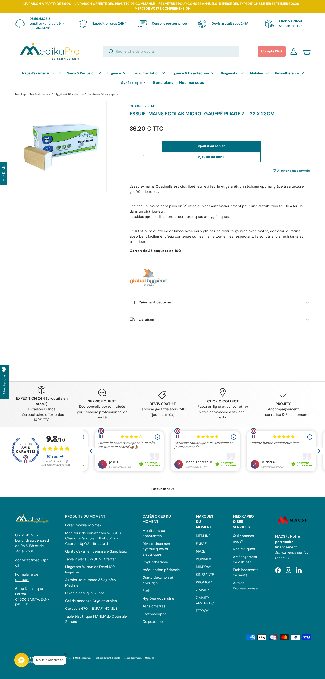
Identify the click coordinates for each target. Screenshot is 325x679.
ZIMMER (202, 590)
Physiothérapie (155, 562)
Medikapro (32, 657)
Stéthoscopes (154, 614)
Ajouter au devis (211, 157)
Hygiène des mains (158, 598)
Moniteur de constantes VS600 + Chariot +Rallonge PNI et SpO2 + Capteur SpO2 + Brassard (93, 538)
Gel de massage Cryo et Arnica (91, 601)
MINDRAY (203, 566)
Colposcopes (154, 621)
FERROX (202, 611)
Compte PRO (271, 51)
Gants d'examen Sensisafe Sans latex (96, 551)
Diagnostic (229, 73)
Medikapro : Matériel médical (33, 94)
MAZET (201, 551)
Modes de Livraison (133, 658)
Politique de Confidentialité (107, 658)
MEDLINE (203, 535)
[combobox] (171, 51)
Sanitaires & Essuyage (101, 94)
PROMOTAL (205, 582)
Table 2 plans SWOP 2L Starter (90, 559)
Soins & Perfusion (81, 73)
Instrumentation (146, 73)
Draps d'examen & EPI (38, 73)
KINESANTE (205, 574)
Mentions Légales (83, 658)
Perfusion (151, 590)
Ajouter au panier (211, 146)
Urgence (114, 73)
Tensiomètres (154, 606)
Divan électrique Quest (84, 593)
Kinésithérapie (287, 73)
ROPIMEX (203, 559)
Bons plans (163, 82)
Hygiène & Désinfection (190, 73)
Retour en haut (162, 489)
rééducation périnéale (161, 570)
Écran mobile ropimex (83, 525)
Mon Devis (3, 173)
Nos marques (191, 82)
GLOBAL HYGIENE (142, 106)
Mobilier (256, 73)
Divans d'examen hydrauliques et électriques (156, 549)
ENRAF (201, 543)
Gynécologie (131, 82)
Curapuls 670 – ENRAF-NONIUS (91, 608)
